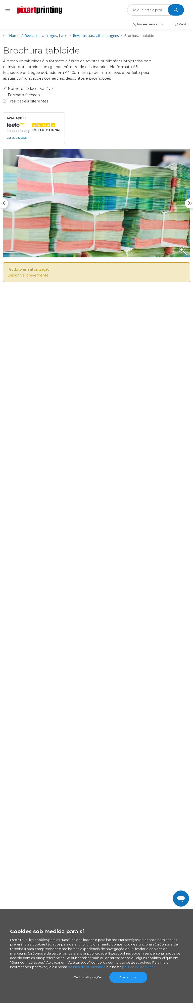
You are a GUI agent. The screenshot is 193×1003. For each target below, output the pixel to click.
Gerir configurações (88, 977)
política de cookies (137, 967)
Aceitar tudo (128, 977)
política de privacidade (87, 967)
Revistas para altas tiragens (96, 35)
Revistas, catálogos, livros (46, 35)
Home (14, 35)
